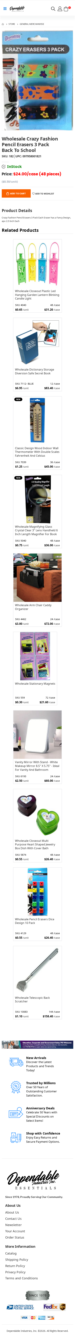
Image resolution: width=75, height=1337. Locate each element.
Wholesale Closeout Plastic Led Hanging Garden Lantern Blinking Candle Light (37, 294)
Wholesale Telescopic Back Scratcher (32, 999)
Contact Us (13, 1218)
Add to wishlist (44, 193)
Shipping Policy (16, 1259)
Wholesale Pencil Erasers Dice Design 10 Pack (34, 921)
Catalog (11, 1253)
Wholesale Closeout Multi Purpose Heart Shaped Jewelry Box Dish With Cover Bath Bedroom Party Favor (35, 844)
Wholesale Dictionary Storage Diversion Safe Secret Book (34, 371)
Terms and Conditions (21, 1278)
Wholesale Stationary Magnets (35, 684)
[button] (53, 9)
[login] (60, 8)
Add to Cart (18, 193)
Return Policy (15, 1266)
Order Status (14, 1237)
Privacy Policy (15, 1272)
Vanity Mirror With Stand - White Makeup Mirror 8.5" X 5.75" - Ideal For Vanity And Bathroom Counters (37, 766)
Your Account (15, 1231)
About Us (12, 1212)
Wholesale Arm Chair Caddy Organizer (33, 607)
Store (12, 24)
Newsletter (13, 1225)
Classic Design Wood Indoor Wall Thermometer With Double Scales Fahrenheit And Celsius (37, 452)
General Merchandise (32, 24)
